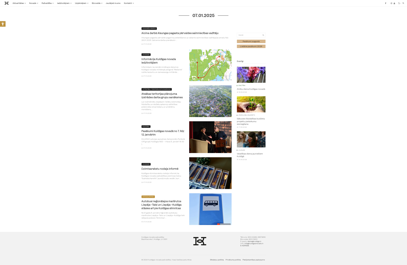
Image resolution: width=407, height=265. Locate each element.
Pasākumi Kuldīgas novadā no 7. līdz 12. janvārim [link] (162, 133)
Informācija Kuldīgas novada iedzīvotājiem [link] (158, 61)
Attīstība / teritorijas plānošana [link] (157, 89)
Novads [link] (32, 3)
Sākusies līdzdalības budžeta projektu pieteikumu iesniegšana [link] (251, 121)
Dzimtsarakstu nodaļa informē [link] (159, 168)
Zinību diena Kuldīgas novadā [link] (251, 89)
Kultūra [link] (146, 126)
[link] (3, 24)
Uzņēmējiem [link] (80, 3)
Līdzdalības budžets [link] (246, 115)
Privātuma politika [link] (233, 260)
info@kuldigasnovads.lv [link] (253, 243)
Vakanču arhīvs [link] (149, 28)
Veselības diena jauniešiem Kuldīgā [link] (250, 155)
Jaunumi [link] (146, 54)
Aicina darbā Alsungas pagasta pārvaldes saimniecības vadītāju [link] (180, 33)
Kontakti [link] (128, 3)
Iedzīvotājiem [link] (63, 3)
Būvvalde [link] (96, 3)
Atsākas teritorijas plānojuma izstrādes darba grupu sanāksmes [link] (162, 95)
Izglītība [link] (241, 85)
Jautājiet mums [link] (113, 3)
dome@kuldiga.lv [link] (254, 241)
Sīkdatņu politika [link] (217, 260)
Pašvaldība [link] (47, 3)
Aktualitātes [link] (18, 3)
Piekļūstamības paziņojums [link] (254, 260)
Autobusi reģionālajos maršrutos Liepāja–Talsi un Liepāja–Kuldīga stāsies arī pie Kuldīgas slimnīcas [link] (161, 205)
